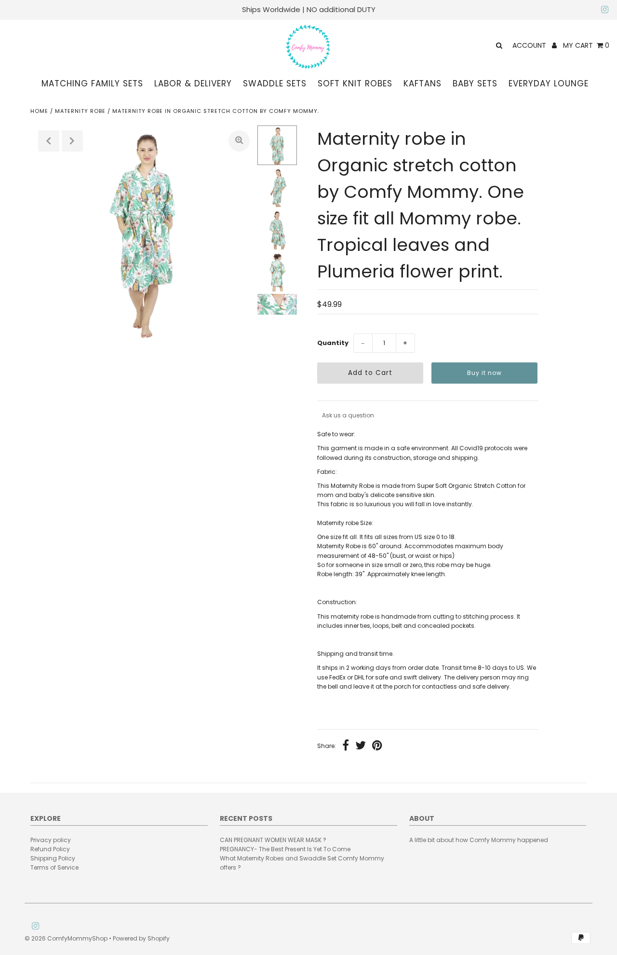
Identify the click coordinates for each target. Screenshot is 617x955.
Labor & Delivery (193, 83)
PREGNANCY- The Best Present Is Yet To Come (285, 849)
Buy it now (484, 373)
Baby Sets (475, 83)
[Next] (72, 141)
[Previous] (48, 141)
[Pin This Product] (377, 746)
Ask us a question (348, 415)
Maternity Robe (80, 111)
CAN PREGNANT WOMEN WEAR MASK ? (273, 840)
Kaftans (422, 83)
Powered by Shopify (141, 938)
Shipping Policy (52, 858)
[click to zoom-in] (239, 141)
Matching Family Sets (92, 83)
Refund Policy (50, 849)
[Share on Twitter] (360, 746)
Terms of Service (54, 867)
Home (39, 111)
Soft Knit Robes (355, 83)
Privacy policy (50, 840)
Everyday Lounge (549, 83)
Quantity (333, 342)
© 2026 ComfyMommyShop (66, 938)
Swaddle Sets (275, 83)
